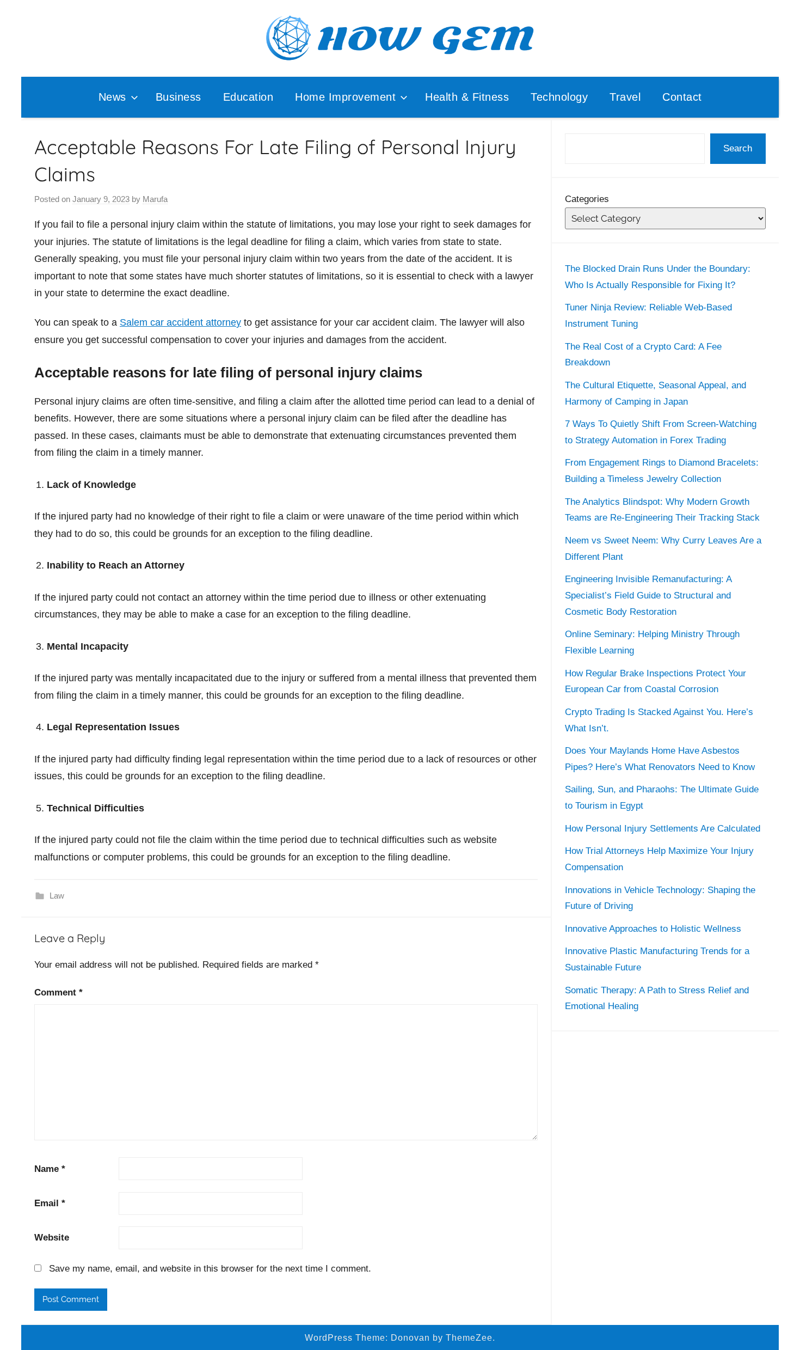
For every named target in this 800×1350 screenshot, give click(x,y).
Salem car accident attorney (180, 322)
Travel (625, 97)
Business (178, 97)
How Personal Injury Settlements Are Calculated (662, 828)
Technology (559, 97)
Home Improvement (345, 97)
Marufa (155, 199)
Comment (58, 992)
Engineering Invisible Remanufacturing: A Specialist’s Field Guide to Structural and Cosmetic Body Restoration (648, 595)
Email (49, 1203)
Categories (587, 199)
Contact (682, 97)
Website (51, 1237)
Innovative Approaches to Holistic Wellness (653, 929)
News (112, 97)
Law (57, 895)
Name (49, 1169)
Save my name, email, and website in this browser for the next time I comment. (210, 1268)
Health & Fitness (467, 97)
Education (248, 97)
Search (737, 148)
